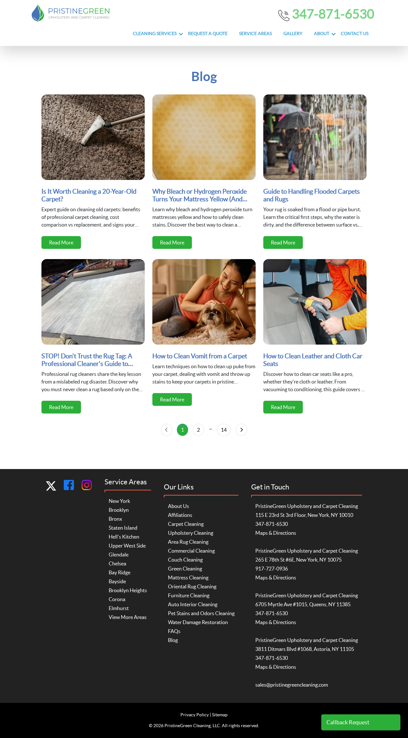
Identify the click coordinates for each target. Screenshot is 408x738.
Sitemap (220, 714)
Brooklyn (119, 510)
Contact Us (354, 33)
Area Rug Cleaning (188, 542)
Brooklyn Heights (128, 590)
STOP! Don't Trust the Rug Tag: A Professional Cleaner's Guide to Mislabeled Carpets (86, 360)
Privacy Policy (194, 714)
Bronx (115, 519)
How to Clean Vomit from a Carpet (199, 356)
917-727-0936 (271, 568)
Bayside (117, 581)
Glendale (118, 554)
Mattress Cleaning (188, 577)
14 (224, 430)
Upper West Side (127, 545)
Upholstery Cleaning (190, 533)
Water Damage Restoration (198, 622)
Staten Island (123, 528)
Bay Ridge (119, 572)
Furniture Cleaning (188, 595)
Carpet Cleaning (186, 524)
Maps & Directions (275, 533)
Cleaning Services (155, 33)
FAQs (174, 631)
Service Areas (255, 33)
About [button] (321, 33)
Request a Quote (208, 33)
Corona (117, 599)
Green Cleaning (185, 568)
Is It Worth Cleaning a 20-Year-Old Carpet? (88, 195)
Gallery (292, 33)
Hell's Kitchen (124, 537)
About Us (178, 506)
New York (119, 501)
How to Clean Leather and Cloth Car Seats (312, 360)
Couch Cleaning (185, 560)
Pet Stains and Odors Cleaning (201, 613)
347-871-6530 (331, 14)
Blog (173, 640)
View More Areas (128, 617)
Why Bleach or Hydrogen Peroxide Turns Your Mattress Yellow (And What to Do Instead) (199, 195)
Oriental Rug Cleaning (192, 586)
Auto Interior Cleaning (192, 604)
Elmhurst (119, 608)
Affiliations (180, 515)
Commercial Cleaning (191, 551)
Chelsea (117, 563)
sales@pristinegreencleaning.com (291, 685)
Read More (61, 242)
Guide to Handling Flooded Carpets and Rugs (311, 195)
